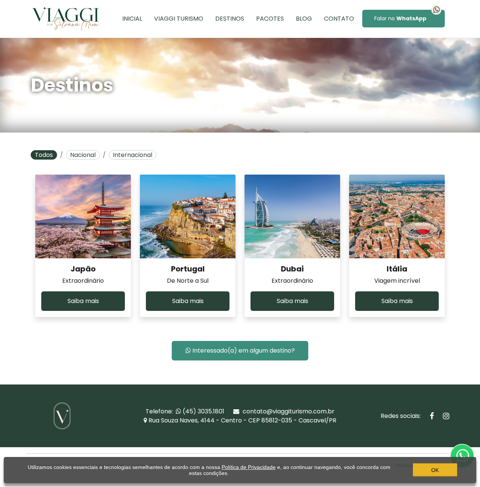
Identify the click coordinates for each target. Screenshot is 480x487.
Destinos (229, 18)
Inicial (132, 18)
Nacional (83, 155)
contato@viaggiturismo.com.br (287, 411)
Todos (44, 155)
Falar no (400, 18)
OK (435, 470)
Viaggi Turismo (178, 18)
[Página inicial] (65, 18)
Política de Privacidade (249, 467)
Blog (304, 18)
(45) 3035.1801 (202, 411)
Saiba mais (83, 301)
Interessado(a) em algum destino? (243, 350)
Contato (339, 18)
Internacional (132, 155)
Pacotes (270, 18)
